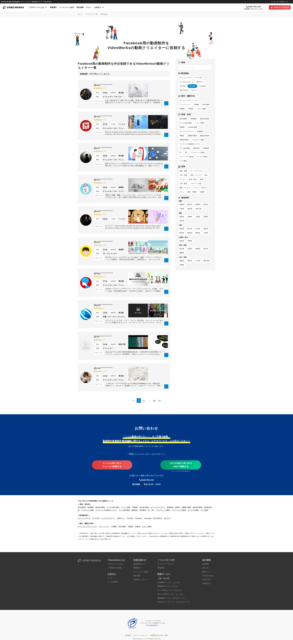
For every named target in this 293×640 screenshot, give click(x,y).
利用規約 (128, 635)
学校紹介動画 (184, 140)
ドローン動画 (201, 109)
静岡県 (189, 233)
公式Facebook (207, 576)
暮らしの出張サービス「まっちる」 (171, 594)
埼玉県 (205, 204)
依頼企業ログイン (140, 564)
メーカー (182, 179)
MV (186, 152)
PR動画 (182, 127)
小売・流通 (183, 175)
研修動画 (200, 131)
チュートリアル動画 (186, 157)
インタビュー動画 (198, 140)
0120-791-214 (254, 7)
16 (154, 400)
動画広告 (197, 148)
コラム (88, 7)
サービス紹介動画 (185, 123)
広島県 (189, 249)
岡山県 (181, 249)
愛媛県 (181, 253)
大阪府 (197, 216)
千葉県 (181, 209)
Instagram (202, 86)
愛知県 (197, 233)
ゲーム (181, 192)
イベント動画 (199, 123)
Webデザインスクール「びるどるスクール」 (174, 602)
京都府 (189, 216)
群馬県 (197, 204)
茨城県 (181, 204)
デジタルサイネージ (186, 82)
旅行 (206, 175)
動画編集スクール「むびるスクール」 (171, 598)
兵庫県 (205, 216)
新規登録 (160, 568)
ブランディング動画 (198, 152)
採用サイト (206, 572)
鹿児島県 (206, 261)
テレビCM (198, 77)
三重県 (205, 233)
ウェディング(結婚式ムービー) (189, 144)
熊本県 (189, 261)
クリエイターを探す (66, 7)
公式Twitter (206, 580)
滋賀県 (181, 216)
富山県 (189, 229)
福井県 (205, 229)
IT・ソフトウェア (197, 171)
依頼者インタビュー (141, 580)
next (159, 400)
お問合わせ (206, 583)
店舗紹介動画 (192, 135)
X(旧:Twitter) (183, 90)
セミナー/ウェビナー (186, 131)
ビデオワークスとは (115, 564)
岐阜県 (181, 233)
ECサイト (195, 90)
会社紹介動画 (192, 127)
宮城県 (189, 241)
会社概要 (205, 564)
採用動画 (194, 119)
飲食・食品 (193, 179)
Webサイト (200, 82)
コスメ (196, 188)
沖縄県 (181, 265)
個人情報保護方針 (152, 625)
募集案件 (53, 7)
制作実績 (80, 7)
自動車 (202, 192)
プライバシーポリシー (140, 635)
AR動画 (182, 109)
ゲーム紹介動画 (184, 148)
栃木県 (189, 204)
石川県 (197, 229)
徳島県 (197, 249)
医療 (201, 179)
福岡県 (181, 261)
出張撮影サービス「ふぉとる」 (169, 582)
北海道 (181, 241)
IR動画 (181, 135)
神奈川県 (198, 209)
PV (180, 152)
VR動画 (190, 109)
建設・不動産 (192, 192)
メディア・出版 (196, 183)
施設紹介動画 (204, 135)
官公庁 (204, 188)
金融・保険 (183, 171)
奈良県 (181, 221)
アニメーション (184, 104)
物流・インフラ (196, 175)
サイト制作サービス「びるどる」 (170, 590)
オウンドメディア (185, 77)
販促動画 (206, 148)
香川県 (205, 249)
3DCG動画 (206, 104)
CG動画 (196, 104)
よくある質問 (113, 582)
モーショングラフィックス (188, 100)
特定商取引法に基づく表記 (159, 635)
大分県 (197, 261)
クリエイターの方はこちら (279, 1)
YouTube (182, 86)
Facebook (192, 86)
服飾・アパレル (184, 188)
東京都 (189, 209)
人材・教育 (183, 183)
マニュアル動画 (202, 157)
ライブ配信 (183, 161)
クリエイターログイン (165, 564)
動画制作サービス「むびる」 (168, 586)
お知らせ (205, 568)
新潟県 (181, 229)
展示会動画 (183, 119)
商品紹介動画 (204, 119)
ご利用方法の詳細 (114, 568)
